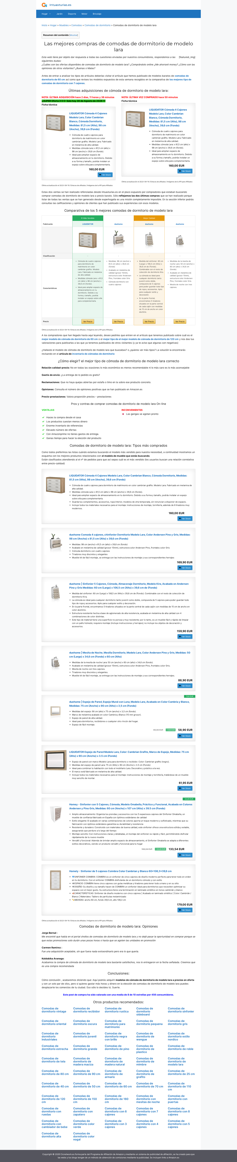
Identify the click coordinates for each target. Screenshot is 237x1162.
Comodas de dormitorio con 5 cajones (179, 1124)
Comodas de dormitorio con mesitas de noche (148, 1099)
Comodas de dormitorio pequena (149, 1022)
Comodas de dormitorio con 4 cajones (147, 1124)
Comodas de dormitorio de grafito (145, 1074)
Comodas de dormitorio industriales (50, 1036)
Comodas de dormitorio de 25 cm (181, 1072)
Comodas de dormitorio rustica (117, 1010)
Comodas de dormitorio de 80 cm (55, 1072)
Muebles (64, 25)
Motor (84, 13)
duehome (118, 224)
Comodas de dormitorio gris (177, 1022)
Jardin (60, 13)
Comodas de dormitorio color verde (83, 1124)
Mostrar (73, 35)
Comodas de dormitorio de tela (53, 1060)
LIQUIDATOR (87, 224)
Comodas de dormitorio (97, 25)
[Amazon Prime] (109, 169)
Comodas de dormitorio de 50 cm (86, 1085)
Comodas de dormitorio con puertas (177, 1099)
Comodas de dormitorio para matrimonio (115, 1024)
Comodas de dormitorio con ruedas (51, 1111)
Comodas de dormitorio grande (85, 1047)
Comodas (76, 25)
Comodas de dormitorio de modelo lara (177, 1061)
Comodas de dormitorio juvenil (84, 1035)
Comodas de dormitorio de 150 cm (85, 1099)
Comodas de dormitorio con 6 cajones (116, 1111)
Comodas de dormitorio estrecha (55, 1047)
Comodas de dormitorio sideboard (144, 1011)
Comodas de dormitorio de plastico (145, 1049)
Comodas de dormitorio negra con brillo (116, 1036)
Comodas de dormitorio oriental (54, 1022)
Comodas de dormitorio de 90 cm (86, 1072)
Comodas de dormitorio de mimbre (145, 1061)
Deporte (72, 13)
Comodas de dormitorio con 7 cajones (147, 1111)
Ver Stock (106, 175)
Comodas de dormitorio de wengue (145, 1036)
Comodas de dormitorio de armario (114, 1074)
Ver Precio (87, 321)
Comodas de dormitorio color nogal (83, 1136)
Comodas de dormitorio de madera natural (115, 1061)
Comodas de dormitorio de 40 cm (55, 1085)
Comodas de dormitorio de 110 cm (179, 1086)
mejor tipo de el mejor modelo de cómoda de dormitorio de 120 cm (141, 339)
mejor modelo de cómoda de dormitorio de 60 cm (70, 339)
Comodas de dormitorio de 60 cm (118, 1085)
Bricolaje (97, 13)
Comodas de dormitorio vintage (54, 1010)
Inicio (44, 25)
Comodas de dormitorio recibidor (86, 1010)
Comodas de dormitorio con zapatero (83, 1111)
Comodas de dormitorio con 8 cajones (179, 1111)
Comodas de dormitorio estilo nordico (179, 1036)
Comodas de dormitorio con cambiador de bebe (54, 1124)
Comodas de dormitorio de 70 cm (149, 1085)
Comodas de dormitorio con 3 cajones (116, 1124)
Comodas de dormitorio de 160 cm (116, 1099)
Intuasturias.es (60, 5)
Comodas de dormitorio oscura (85, 1022)
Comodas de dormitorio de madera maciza (83, 1061)
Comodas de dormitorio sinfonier (181, 1010)
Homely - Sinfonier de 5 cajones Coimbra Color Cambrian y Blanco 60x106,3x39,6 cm (120, 871)
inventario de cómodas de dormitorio (93, 353)
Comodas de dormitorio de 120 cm (53, 1099)
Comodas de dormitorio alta (51, 1135)
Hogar (45, 13)
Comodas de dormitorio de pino (117, 1047)
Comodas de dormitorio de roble (180, 1047)
